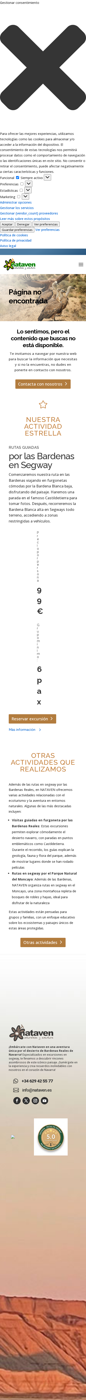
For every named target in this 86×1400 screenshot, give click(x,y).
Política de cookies (14, 235)
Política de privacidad (15, 240)
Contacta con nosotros (40, 384)
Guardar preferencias (17, 230)
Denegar (23, 224)
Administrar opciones (16, 202)
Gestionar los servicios (17, 208)
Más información (22, 730)
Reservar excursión (29, 718)
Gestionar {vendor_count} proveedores (29, 213)
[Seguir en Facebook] (17, 1100)
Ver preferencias (46, 224)
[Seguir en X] (26, 1100)
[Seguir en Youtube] (44, 1100)
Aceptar (7, 224)
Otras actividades (40, 942)
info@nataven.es (37, 1090)
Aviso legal (8, 246)
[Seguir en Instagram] (35, 1100)
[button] (43, 68)
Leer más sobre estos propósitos (25, 219)
